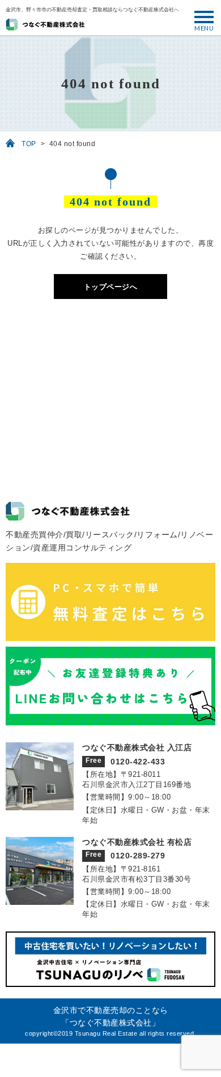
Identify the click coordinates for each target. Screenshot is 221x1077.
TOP (29, 144)
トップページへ (111, 287)
